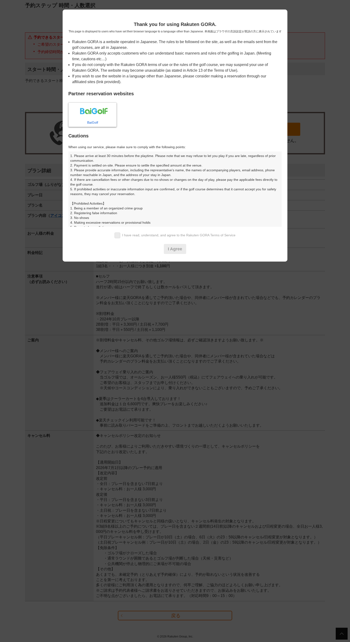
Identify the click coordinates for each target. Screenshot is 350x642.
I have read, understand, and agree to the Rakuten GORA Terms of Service (178, 235)
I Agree (175, 249)
